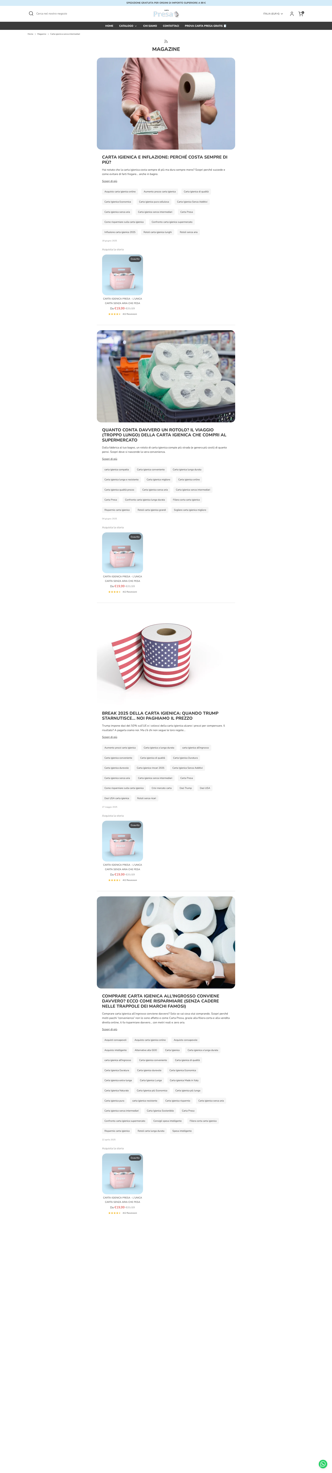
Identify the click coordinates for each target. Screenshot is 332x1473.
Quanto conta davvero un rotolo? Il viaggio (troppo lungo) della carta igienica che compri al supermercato (164, 435)
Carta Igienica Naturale (116, 1090)
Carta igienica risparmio (177, 1100)
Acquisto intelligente (115, 1050)
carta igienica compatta (116, 469)
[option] (120, 287)
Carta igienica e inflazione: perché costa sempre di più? (164, 159)
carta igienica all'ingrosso (195, 747)
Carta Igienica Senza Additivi (192, 201)
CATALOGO (126, 26)
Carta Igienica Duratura (185, 758)
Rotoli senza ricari (146, 798)
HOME (109, 26)
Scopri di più (109, 181)
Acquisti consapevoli (115, 1040)
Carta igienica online (189, 479)
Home (30, 34)
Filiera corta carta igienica (186, 499)
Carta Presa (186, 212)
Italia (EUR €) (271, 13)
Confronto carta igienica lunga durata (145, 499)
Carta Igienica (172, 1050)
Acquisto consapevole (185, 1040)
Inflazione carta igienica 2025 (119, 232)
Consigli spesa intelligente (167, 1121)
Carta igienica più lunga (187, 1090)
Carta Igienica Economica (117, 201)
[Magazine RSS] (166, 41)
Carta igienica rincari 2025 (150, 768)
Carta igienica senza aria (117, 212)
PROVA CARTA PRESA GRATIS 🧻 (206, 26)
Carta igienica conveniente (151, 469)
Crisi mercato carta (162, 788)
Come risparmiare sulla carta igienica (124, 222)
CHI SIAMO (150, 26)
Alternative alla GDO (146, 1050)
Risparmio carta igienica (117, 510)
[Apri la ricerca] (31, 13)
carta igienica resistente (144, 1100)
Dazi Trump (186, 788)
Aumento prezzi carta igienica (120, 747)
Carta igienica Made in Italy (184, 1080)
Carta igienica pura (114, 1100)
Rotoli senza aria (188, 232)
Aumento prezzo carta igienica (160, 191)
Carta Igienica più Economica (152, 1090)
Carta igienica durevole (116, 768)
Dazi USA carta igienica (116, 798)
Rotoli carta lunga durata (151, 1131)
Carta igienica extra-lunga (118, 1080)
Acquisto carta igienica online (120, 191)
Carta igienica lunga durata (187, 469)
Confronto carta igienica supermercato (172, 222)
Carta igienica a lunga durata (159, 747)
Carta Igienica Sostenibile (160, 1110)
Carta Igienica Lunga (151, 1080)
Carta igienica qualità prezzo (119, 489)
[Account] (291, 13)
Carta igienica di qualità (196, 191)
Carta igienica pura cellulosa (154, 201)
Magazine (41, 34)
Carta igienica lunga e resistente (121, 479)
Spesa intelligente (182, 1131)
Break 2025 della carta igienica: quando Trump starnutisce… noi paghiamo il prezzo (160, 715)
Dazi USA (205, 788)
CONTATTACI (171, 26)
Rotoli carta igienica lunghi (158, 232)
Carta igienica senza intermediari (65, 34)
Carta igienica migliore (158, 479)
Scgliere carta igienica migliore (190, 510)
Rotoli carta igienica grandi (152, 510)
